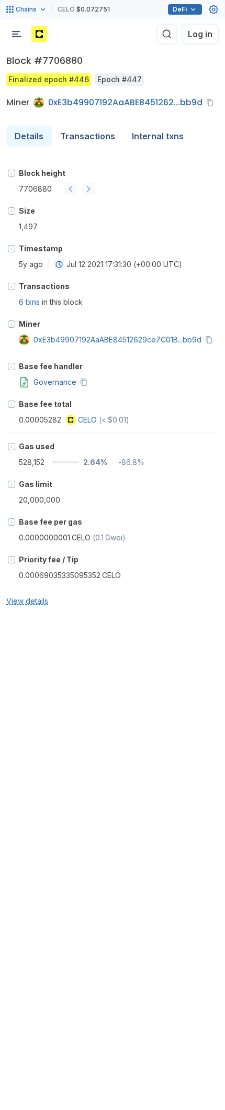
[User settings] (213, 9)
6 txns (29, 301)
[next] (88, 189)
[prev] (70, 189)
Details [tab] (29, 136)
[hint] (11, 173)
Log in (200, 34)
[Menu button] (16, 34)
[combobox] (59, 264)
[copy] (212, 102)
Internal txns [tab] (158, 136)
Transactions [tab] (87, 136)
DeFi (180, 9)
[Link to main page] (39, 34)
